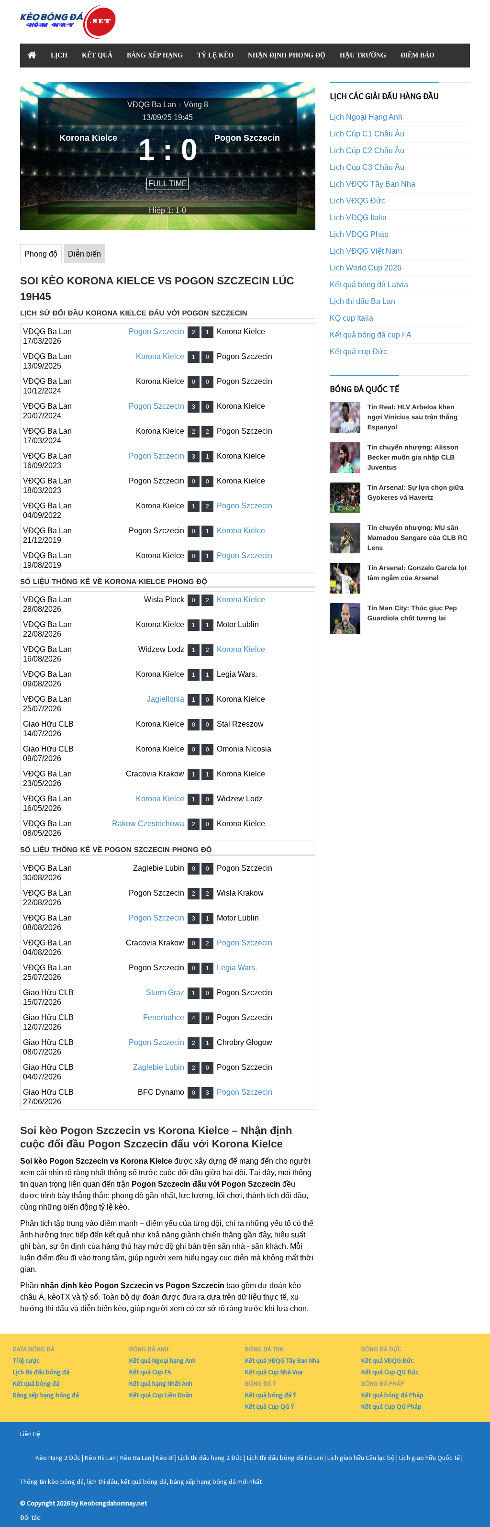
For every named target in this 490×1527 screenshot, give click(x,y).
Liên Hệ (30, 1433)
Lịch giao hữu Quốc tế (429, 1457)
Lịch (59, 55)
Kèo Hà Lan (100, 1457)
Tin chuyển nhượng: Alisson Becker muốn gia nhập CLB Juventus (413, 457)
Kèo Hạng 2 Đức (57, 1457)
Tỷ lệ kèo (215, 55)
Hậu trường (363, 55)
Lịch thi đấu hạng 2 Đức (210, 1457)
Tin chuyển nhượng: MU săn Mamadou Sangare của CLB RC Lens (418, 537)
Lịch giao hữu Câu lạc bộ (361, 1457)
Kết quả (97, 55)
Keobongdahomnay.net (113, 1503)
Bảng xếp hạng (155, 55)
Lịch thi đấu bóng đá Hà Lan (285, 1457)
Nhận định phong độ (286, 55)
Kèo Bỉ (165, 1457)
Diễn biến (84, 254)
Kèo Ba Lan (135, 1457)
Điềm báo (417, 55)
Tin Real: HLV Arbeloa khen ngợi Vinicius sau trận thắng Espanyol (413, 417)
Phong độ (40, 254)
